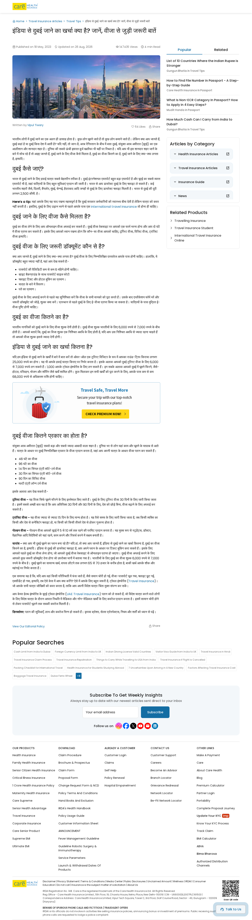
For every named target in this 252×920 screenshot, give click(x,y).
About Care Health (209, 770)
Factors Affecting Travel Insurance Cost (211, 667)
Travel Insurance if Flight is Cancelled (182, 660)
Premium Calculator (210, 785)
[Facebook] (126, 726)
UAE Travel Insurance (83, 594)
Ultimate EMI (20, 846)
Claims (109, 763)
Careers (156, 763)
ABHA (200, 846)
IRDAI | (188, 881)
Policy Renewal (115, 778)
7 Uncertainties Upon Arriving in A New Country (156, 667)
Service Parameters (71, 858)
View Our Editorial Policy (28, 626)
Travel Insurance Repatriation (74, 660)
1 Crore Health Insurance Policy (33, 785)
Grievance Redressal (165, 785)
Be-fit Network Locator (166, 801)
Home (20, 21)
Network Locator (162, 793)
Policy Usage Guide (71, 816)
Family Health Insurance (28, 763)
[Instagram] (119, 726)
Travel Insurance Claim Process (33, 660)
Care (200, 763)
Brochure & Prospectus (74, 763)
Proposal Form (68, 778)
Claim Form (66, 770)
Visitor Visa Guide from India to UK (176, 652)
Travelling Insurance (190, 220)
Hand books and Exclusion (76, 801)
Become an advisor (164, 770)
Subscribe (155, 712)
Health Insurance (24, 755)
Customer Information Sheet (78, 823)
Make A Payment (208, 755)
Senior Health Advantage (29, 808)
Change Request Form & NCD (78, 785)
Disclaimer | (50, 881)
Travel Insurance (141, 581)
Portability (203, 801)
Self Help (110, 770)
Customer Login (115, 755)
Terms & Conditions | (93, 881)
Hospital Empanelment (120, 785)
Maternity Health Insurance (31, 793)
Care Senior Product (26, 831)
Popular (184, 49)
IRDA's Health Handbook (74, 808)
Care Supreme (22, 801)
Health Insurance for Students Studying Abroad (95, 667)
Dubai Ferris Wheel (61, 676)
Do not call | (64, 885)
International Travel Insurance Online (197, 238)
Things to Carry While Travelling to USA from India (126, 660)
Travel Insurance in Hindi (215, 652)
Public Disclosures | (135, 881)
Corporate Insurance (26, 823)
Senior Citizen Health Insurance (33, 770)
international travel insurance (114, 206)
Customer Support (163, 755)
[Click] (228, 154)
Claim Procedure (70, 755)
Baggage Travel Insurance (30, 676)
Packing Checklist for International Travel (38, 667)
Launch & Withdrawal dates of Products (79, 867)
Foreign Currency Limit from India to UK (78, 652)
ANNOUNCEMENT (69, 831)
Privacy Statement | (68, 881)
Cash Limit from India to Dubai (32, 652)
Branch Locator (161, 778)
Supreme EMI (21, 838)
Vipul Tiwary (35, 125)
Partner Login (206, 793)
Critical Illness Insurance (28, 778)
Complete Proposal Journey (216, 808)
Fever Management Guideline (78, 838)
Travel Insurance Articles (45, 21)
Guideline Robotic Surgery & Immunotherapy (77, 848)
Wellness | (179, 881)
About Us (132, 885)
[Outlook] (148, 726)
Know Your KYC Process (213, 823)
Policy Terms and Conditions (78, 793)
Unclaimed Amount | (159, 881)
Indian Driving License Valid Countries (128, 652)
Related (221, 49)
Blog (199, 778)
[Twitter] (133, 726)
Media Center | (115, 881)
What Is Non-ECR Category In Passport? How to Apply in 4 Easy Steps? (202, 102)
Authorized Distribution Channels (212, 863)
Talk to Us (233, 909)
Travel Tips (73, 21)
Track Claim (205, 831)
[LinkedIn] (155, 726)
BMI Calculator (206, 838)
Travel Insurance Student (193, 228)
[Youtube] (140, 726)
